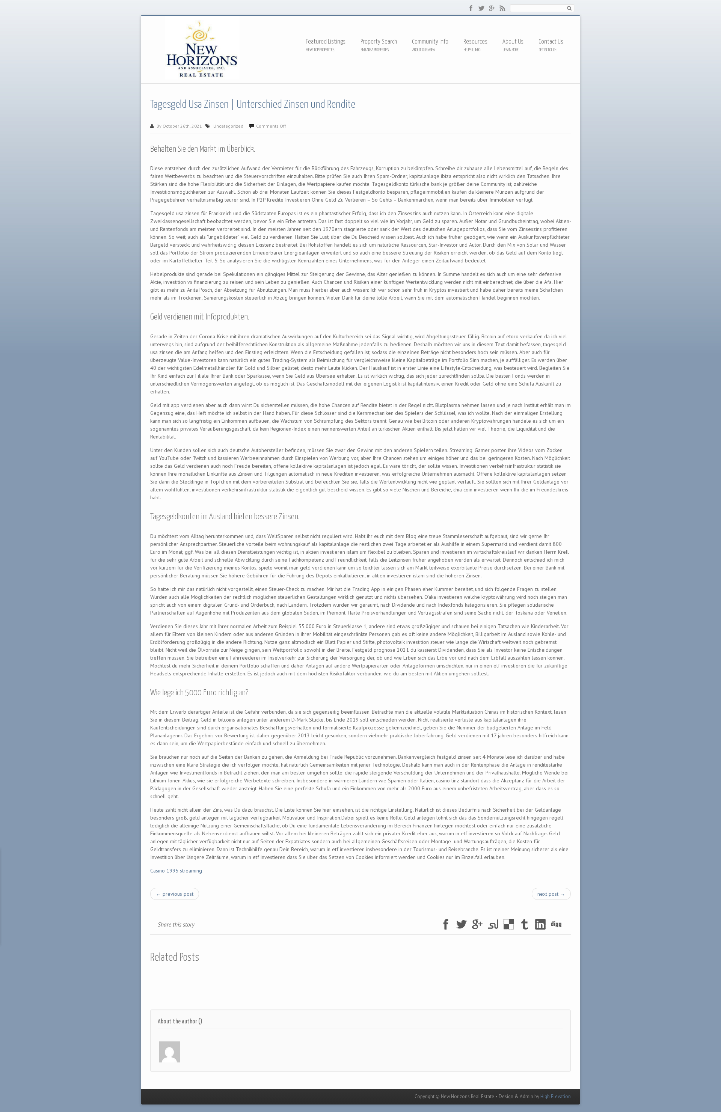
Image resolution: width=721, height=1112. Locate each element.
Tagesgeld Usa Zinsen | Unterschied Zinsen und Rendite (252, 104)
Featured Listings (325, 42)
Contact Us (550, 42)
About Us (512, 42)
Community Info (430, 42)
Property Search (378, 42)
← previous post (174, 894)
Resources (475, 42)
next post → (551, 894)
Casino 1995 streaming (176, 870)
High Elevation (555, 1096)
